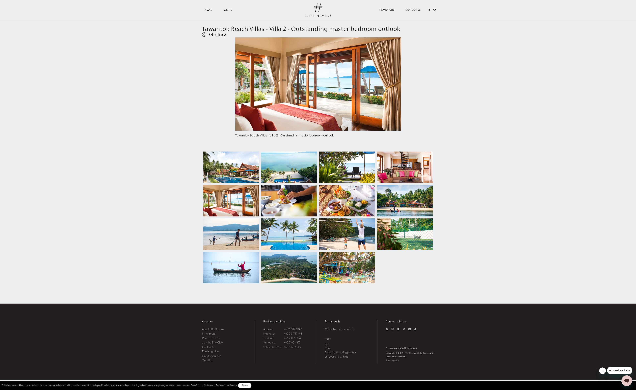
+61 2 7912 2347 (293, 329)
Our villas (207, 361)
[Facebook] (387, 329)
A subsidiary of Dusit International (401, 348)
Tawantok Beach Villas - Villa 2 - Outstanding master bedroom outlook (301, 28)
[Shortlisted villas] (434, 10)
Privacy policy (392, 361)
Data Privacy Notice (201, 385)
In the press (208, 334)
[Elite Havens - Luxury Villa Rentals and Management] (318, 15)
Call (326, 344)
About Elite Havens (213, 329)
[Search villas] (429, 10)
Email (327, 348)
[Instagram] (392, 329)
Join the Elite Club (212, 343)
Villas (208, 10)
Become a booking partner (340, 353)
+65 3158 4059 (292, 347)
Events (228, 10)
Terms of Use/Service (226, 385)
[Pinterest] (404, 329)
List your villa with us (336, 357)
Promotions (386, 10)
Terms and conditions (396, 357)
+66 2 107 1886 (292, 338)
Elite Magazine (210, 352)
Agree (245, 385)
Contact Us (413, 10)
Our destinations (211, 356)
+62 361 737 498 (293, 334)
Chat (327, 339)
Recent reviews (211, 338)
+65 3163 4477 (292, 343)
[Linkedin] (398, 329)
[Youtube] (409, 329)
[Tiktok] (415, 329)
